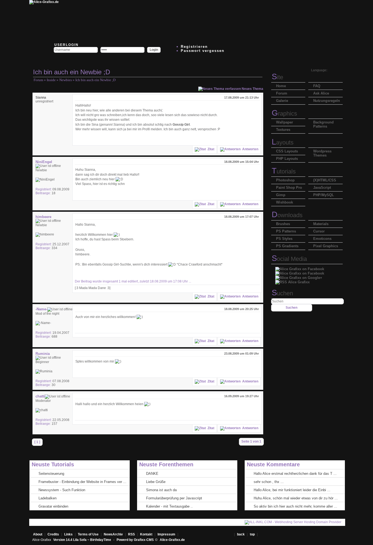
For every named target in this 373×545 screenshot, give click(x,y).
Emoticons (322, 239)
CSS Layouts (287, 151)
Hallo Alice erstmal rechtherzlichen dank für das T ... (295, 474)
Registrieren (194, 47)
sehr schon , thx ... (269, 482)
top (253, 534)
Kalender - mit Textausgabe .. (169, 506)
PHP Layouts (287, 159)
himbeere (43, 217)
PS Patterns (286, 231)
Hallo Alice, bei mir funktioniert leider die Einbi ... (292, 490)
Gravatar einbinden (53, 506)
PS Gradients (287, 246)
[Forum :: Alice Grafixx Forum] (116, 20)
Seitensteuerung (51, 474)
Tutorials (284, 171)
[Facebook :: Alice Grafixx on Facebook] (299, 267)
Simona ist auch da (161, 490)
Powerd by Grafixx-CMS (135, 540)
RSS (131, 534)
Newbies (65, 80)
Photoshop (285, 180)
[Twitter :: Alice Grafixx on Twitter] (83, 20)
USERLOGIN (66, 45)
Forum (38, 80)
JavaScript (322, 187)
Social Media (289, 258)
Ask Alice (321, 93)
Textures (283, 130)
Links (68, 534)
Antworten (249, 149)
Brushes (283, 224)
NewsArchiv (113, 534)
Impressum (166, 534)
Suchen (282, 293)
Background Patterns (323, 124)
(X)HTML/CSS (324, 180)
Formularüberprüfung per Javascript (174, 498)
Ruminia (42, 354)
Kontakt (146, 534)
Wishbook (284, 202)
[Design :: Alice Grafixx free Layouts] (214, 20)
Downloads (287, 215)
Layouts (283, 142)
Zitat (210, 149)
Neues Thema (252, 89)
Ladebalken (48, 498)
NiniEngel (43, 162)
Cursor (319, 231)
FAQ (316, 86)
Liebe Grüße (155, 482)
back (240, 534)
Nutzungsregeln (326, 101)
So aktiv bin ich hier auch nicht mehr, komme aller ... (295, 506)
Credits (53, 534)
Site (277, 77)
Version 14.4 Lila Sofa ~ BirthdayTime (82, 540)
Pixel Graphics (325, 246)
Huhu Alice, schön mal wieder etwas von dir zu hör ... (296, 498)
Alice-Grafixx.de (172, 540)
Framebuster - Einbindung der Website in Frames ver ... (82, 482)
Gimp (280, 195)
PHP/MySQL (323, 195)
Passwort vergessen (202, 51)
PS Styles (284, 239)
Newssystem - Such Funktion (62, 490)
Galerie (282, 101)
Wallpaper (284, 122)
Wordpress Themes (322, 153)
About (37, 534)
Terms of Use (88, 534)
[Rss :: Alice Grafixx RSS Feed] (292, 280)
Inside (51, 80)
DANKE (152, 474)
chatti (40, 396)
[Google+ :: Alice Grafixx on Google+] (298, 276)
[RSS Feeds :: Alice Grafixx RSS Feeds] (247, 20)
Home (281, 86)
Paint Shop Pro (289, 187)
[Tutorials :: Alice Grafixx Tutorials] (181, 20)
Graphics (284, 113)
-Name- (41, 309)
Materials (320, 224)
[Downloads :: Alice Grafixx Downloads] (148, 20)
